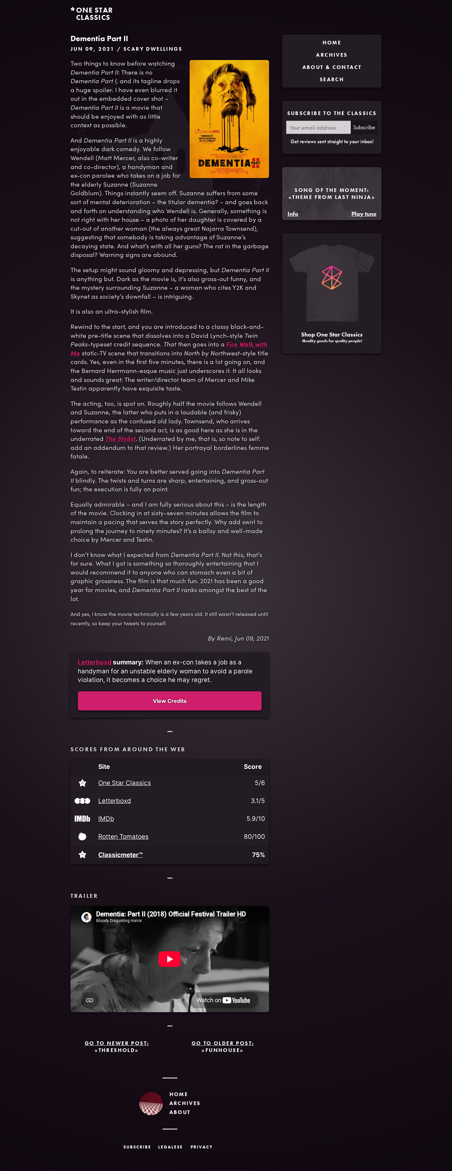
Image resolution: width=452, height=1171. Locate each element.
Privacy (202, 1147)
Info (293, 213)
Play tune (364, 213)
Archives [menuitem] (331, 54)
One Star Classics (124, 783)
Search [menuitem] (332, 79)
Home (178, 1094)
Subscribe (364, 127)
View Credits (170, 701)
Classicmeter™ (120, 855)
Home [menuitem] (332, 42)
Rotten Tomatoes (123, 836)
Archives (185, 1103)
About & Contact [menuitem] (332, 67)
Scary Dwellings (152, 48)
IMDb (106, 819)
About (180, 1112)
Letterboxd (95, 662)
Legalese (170, 1147)
